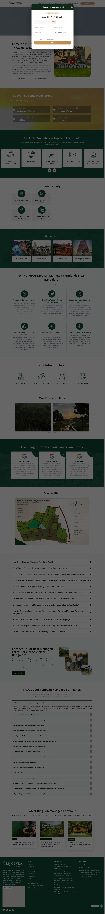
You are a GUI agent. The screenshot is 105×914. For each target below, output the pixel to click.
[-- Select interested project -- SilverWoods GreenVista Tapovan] (62, 32)
